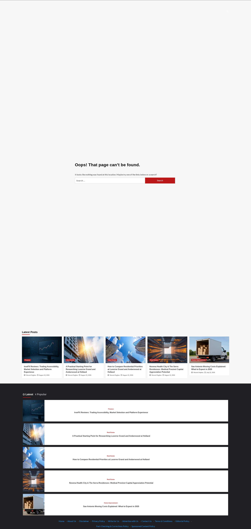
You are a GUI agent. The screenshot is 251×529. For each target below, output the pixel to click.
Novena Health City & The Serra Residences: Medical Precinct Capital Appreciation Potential (166, 369)
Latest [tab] (29, 394)
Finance (27, 360)
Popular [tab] (41, 394)
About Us (71, 521)
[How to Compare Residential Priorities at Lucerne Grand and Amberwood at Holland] (126, 350)
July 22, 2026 (210, 372)
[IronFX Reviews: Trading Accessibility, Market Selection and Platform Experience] (42, 350)
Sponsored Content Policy (143, 526)
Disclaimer (84, 521)
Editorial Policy (182, 521)
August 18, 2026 (44, 375)
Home (61, 521)
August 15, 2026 (86, 375)
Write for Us (113, 521)
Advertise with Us (130, 521)
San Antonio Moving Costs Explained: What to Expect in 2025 (111, 506)
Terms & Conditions (163, 521)
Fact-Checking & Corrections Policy (112, 526)
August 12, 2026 (170, 375)
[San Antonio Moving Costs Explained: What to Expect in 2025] (209, 350)
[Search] (227, 11)
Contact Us (146, 521)
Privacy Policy (98, 521)
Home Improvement (199, 360)
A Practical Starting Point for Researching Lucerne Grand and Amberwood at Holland (80, 369)
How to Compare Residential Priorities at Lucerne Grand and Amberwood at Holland (125, 369)
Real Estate (70, 360)
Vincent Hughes (31, 375)
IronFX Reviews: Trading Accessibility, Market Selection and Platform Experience (41, 369)
